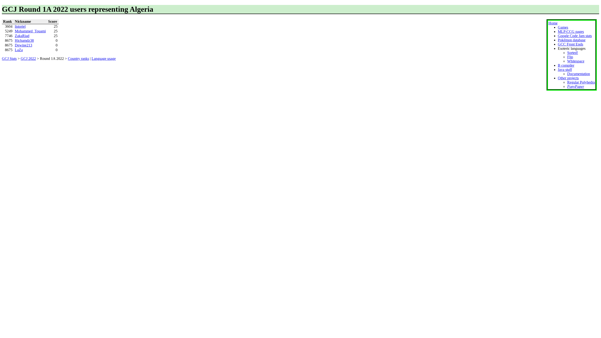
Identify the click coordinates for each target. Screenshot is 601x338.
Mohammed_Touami (30, 31)
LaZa (19, 50)
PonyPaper (575, 86)
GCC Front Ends (570, 44)
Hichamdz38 (24, 40)
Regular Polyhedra (581, 82)
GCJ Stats (9, 59)
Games (563, 27)
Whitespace (575, 61)
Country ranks (78, 59)
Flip (570, 57)
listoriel (20, 26)
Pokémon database (572, 40)
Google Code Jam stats (575, 36)
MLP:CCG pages (571, 32)
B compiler (566, 65)
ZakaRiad (22, 36)
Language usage (104, 59)
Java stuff (565, 70)
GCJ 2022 (28, 59)
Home (553, 23)
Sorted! (572, 53)
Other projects (568, 78)
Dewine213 (23, 45)
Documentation (578, 74)
